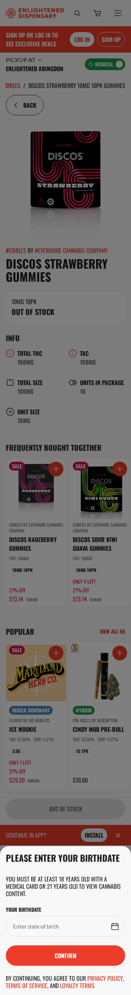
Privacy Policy (105, 978)
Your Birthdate (23, 909)
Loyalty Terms (77, 985)
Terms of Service (26, 985)
